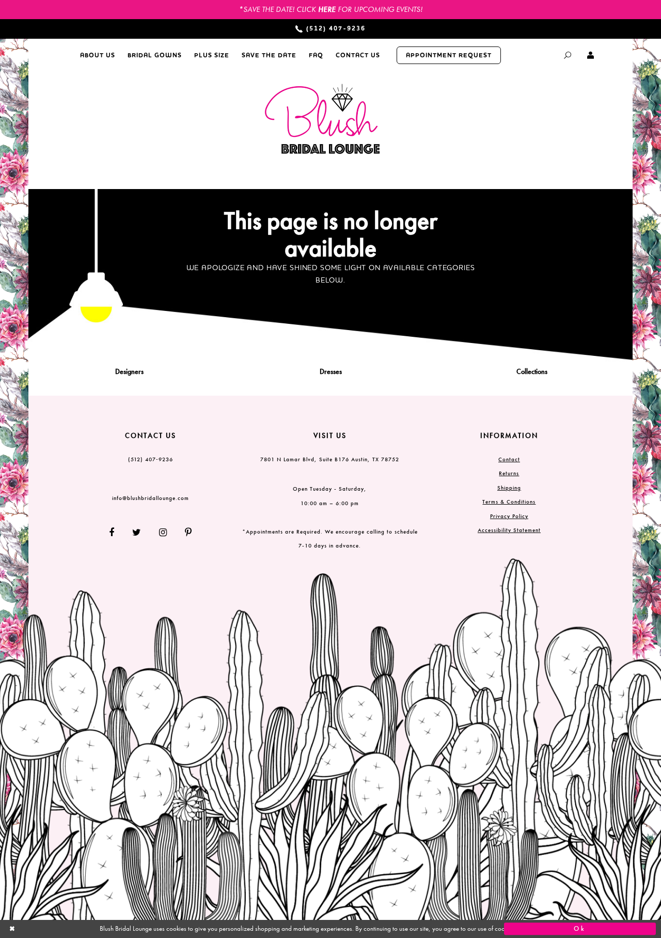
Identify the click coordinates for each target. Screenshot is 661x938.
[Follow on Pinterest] (184, 532)
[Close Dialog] (81, 928)
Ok (580, 929)
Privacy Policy (509, 516)
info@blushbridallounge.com (150, 498)
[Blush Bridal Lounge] (322, 119)
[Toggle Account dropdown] (591, 55)
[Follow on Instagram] (163, 532)
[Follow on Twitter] (136, 532)
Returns (509, 473)
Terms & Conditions (509, 501)
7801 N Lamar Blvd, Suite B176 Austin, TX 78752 (329, 459)
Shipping (509, 487)
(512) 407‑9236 (150, 459)
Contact (509, 459)
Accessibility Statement (509, 530)
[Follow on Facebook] (115, 532)
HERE (327, 9)
